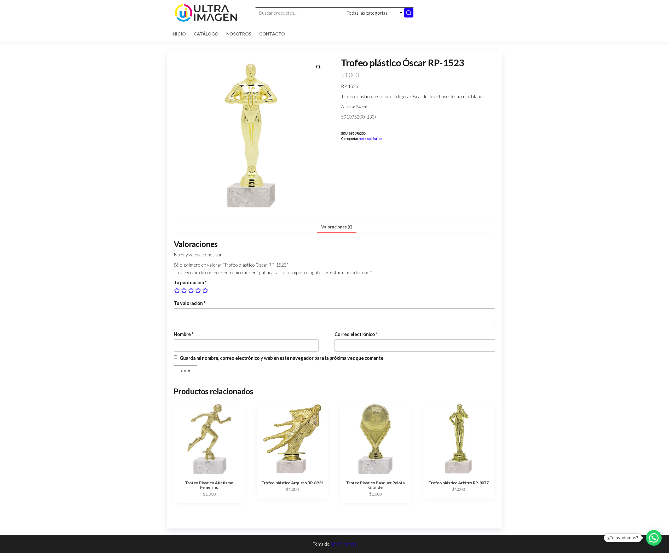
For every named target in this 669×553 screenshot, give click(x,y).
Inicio (178, 34)
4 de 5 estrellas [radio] (198, 290)
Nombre (183, 334)
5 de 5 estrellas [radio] (205, 290)
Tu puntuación (190, 282)
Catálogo (206, 34)
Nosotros (238, 34)
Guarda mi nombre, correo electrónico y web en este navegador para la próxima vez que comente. (282, 358)
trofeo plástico (370, 139)
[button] (318, 67)
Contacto (272, 34)
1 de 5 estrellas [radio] (177, 290)
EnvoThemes (343, 544)
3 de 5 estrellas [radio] (191, 290)
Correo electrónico (356, 334)
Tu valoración (189, 303)
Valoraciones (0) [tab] (337, 226)
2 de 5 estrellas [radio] (184, 290)
